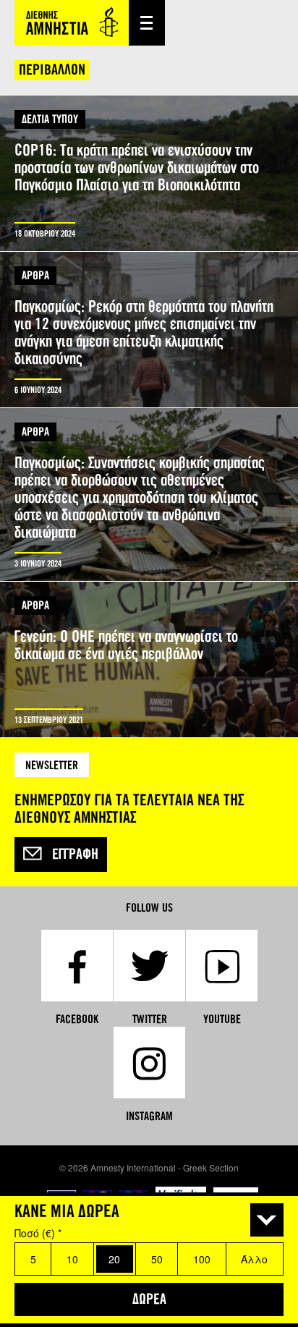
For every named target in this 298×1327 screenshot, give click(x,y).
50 (157, 1259)
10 (72, 1259)
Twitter (149, 1019)
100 (201, 1259)
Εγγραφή (75, 854)
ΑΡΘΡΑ (35, 275)
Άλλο (254, 1259)
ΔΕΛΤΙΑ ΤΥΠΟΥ (50, 119)
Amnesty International (71, 23)
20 (114, 1259)
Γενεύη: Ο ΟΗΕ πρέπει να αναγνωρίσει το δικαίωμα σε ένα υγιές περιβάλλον (149, 659)
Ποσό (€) (37, 1232)
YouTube (222, 1019)
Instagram (149, 1116)
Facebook (77, 1019)
